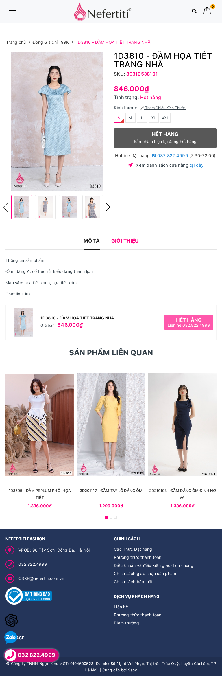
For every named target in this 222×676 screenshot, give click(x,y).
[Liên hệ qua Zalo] (10, 637)
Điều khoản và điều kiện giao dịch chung (153, 565)
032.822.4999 (172, 155)
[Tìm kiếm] (194, 12)
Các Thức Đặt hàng (133, 549)
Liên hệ (121, 606)
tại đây (197, 165)
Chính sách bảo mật (133, 581)
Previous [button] (5, 207)
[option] (56, 121)
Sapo (132, 670)
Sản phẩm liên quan (111, 352)
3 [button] (115, 517)
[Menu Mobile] (12, 11)
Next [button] (108, 207)
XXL (165, 117)
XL (153, 117)
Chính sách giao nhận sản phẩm (145, 573)
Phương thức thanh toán (138, 557)
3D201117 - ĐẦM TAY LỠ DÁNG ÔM (111, 490)
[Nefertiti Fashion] (103, 12)
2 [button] (111, 517)
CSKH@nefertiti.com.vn (41, 578)
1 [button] (106, 517)
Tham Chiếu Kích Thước (165, 108)
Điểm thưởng (126, 622)
